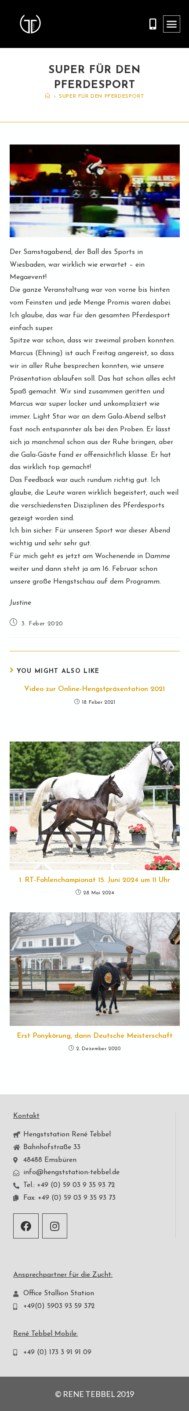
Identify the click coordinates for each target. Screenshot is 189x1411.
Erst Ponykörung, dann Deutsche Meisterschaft (95, 1036)
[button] (172, 24)
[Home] (48, 96)
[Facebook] (26, 1226)
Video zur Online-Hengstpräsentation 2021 (94, 689)
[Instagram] (55, 1226)
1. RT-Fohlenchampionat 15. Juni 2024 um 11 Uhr (94, 880)
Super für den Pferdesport (101, 96)
